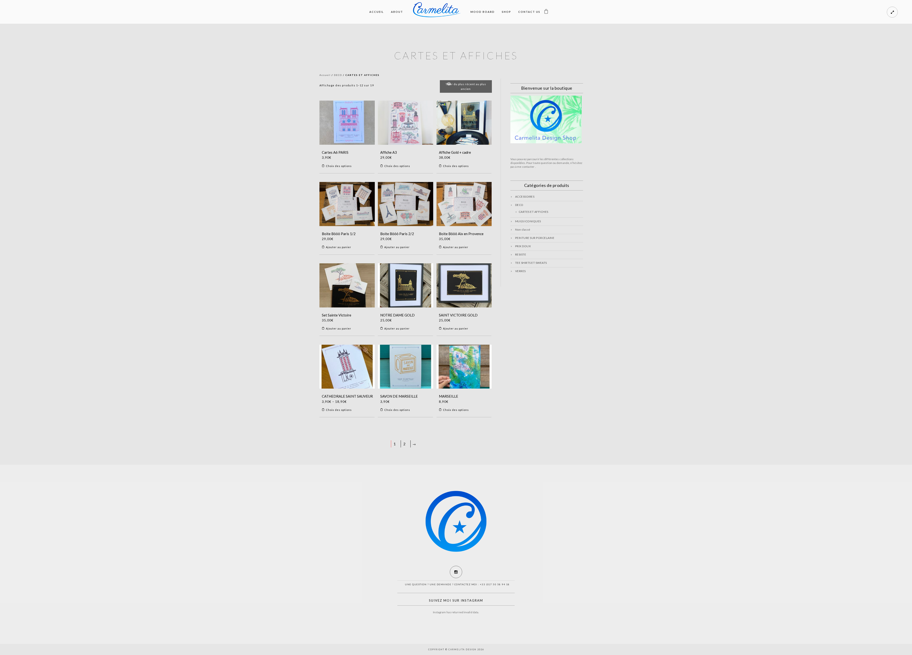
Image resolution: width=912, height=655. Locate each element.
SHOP (506, 11)
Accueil (376, 11)
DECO (338, 75)
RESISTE (520, 254)
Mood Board (482, 11)
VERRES (520, 271)
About (397, 11)
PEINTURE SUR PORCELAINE (535, 238)
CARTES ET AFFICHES (533, 212)
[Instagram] (456, 572)
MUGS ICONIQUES (528, 221)
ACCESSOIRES (525, 196)
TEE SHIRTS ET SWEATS (531, 263)
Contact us (529, 11)
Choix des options (339, 166)
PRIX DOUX (523, 246)
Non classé (522, 229)
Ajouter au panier (338, 247)
